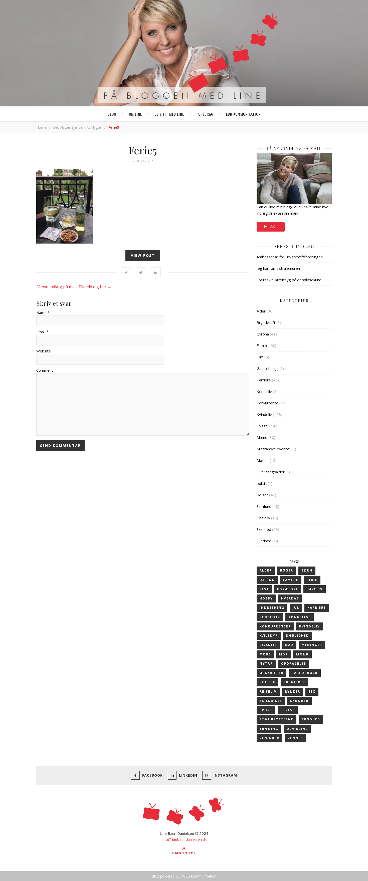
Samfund (264, 506)
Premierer (294, 682)
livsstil (268, 645)
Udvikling (297, 729)
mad (289, 645)
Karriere (264, 379)
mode (265, 654)
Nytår (266, 663)
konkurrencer (275, 626)
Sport (266, 710)
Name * (43, 312)
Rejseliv (268, 691)
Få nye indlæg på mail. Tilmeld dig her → (73, 287)
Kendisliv (264, 391)
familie (290, 580)
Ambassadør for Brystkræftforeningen (290, 256)
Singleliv (263, 517)
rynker (292, 691)
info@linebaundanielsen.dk (184, 839)
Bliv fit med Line (169, 114)
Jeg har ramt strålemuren (278, 268)
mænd (302, 654)
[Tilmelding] (294, 178)
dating (267, 580)
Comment (44, 370)
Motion (263, 460)
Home (41, 127)
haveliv (314, 589)
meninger (312, 645)
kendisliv (270, 617)
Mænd (262, 437)
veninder (269, 738)
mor (283, 654)
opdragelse (293, 663)
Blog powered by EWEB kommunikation (184, 876)
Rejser (262, 494)
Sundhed (264, 540)
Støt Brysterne (276, 719)
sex (311, 691)
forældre (287, 589)
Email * (42, 331)
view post (143, 255)
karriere (316, 607)
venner (295, 738)
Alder (261, 310)
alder (266, 570)
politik (262, 483)
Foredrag (205, 114)
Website (43, 350)
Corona (263, 333)
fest (264, 589)
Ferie (312, 580)
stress (288, 710)
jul (296, 607)
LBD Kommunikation (243, 114)
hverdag (290, 598)
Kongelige (299, 617)
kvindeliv (309, 626)
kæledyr (269, 635)
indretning (272, 607)
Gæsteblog (266, 368)
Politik (267, 682)
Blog (112, 114)
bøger (286, 570)
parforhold (305, 673)
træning (269, 729)
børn (306, 570)
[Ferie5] (142, 206)
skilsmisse (271, 701)
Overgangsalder (271, 471)
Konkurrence (267, 402)
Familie (262, 345)
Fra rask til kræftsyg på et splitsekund (289, 279)
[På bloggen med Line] (184, 54)
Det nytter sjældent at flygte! (77, 127)
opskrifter (271, 673)
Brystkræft (266, 322)
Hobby (266, 598)
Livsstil (262, 425)
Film (260, 356)
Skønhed (264, 529)
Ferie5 (142, 150)
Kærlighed (297, 635)
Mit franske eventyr (273, 448)
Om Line (135, 114)
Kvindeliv (264, 414)
